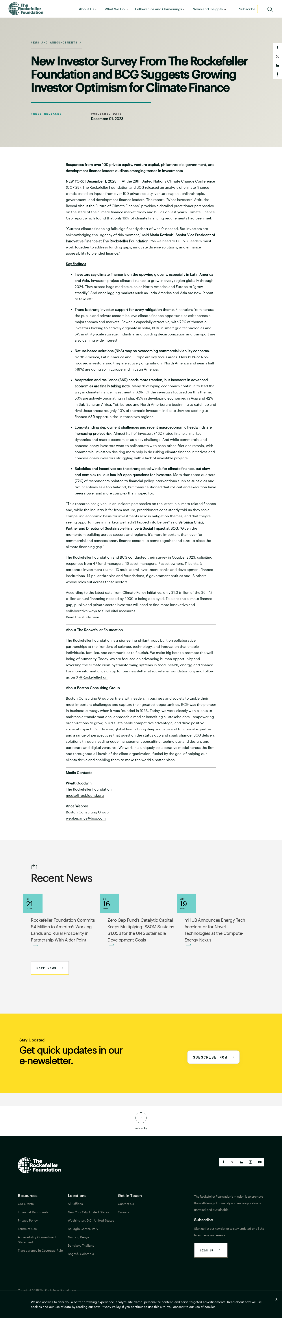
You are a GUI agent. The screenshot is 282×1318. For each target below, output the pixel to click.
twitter (277, 56)
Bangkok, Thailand (81, 1245)
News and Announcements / (56, 42)
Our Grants (26, 1204)
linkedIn (241, 1162)
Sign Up (207, 1250)
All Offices (75, 1204)
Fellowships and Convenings (158, 9)
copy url (277, 74)
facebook (277, 47)
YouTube (259, 1162)
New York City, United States (88, 1212)
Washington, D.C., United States (91, 1220)
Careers (123, 1212)
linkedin (277, 65)
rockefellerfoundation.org (173, 671)
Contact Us (126, 1204)
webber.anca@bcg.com (86, 818)
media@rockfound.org (85, 795)
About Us (86, 9)
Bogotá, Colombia (81, 1254)
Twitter (232, 1162)
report (79, 218)
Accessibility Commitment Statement (37, 1239)
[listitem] (141, 601)
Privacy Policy (110, 1307)
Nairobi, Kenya (78, 1237)
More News (46, 968)
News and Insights (208, 9)
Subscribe (247, 9)
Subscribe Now (210, 1057)
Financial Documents (33, 1212)
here (95, 617)
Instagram (250, 1162)
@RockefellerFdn (93, 677)
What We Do (114, 9)
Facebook (223, 1162)
